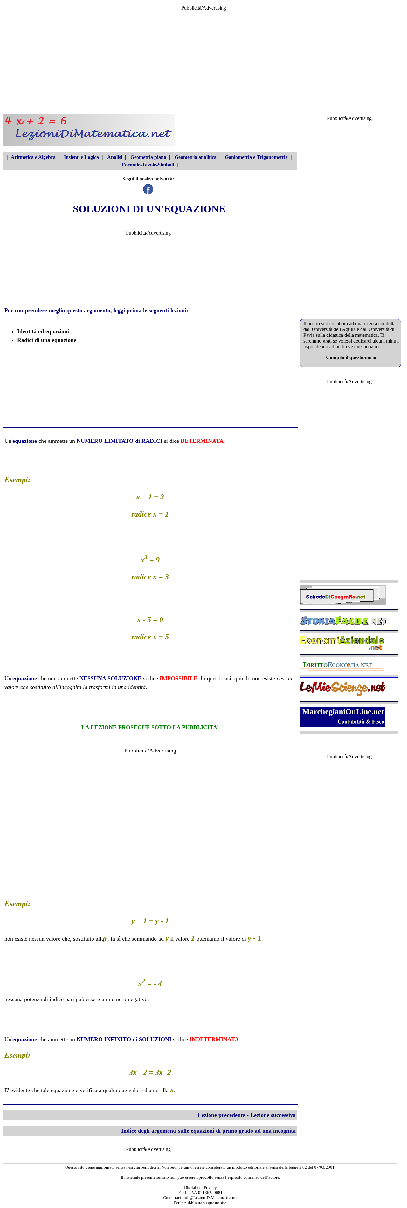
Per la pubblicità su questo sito (200, 1202)
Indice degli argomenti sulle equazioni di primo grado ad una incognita (208, 1130)
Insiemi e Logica (81, 157)
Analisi (114, 157)
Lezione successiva (273, 1115)
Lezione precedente (221, 1115)
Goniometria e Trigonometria (256, 157)
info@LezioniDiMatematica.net (210, 1197)
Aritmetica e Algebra (33, 157)
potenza (33, 999)
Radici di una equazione (46, 340)
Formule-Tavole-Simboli (148, 164)
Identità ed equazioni (43, 331)
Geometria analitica (196, 157)
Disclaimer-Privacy (200, 1187)
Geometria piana (148, 157)
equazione (24, 441)
